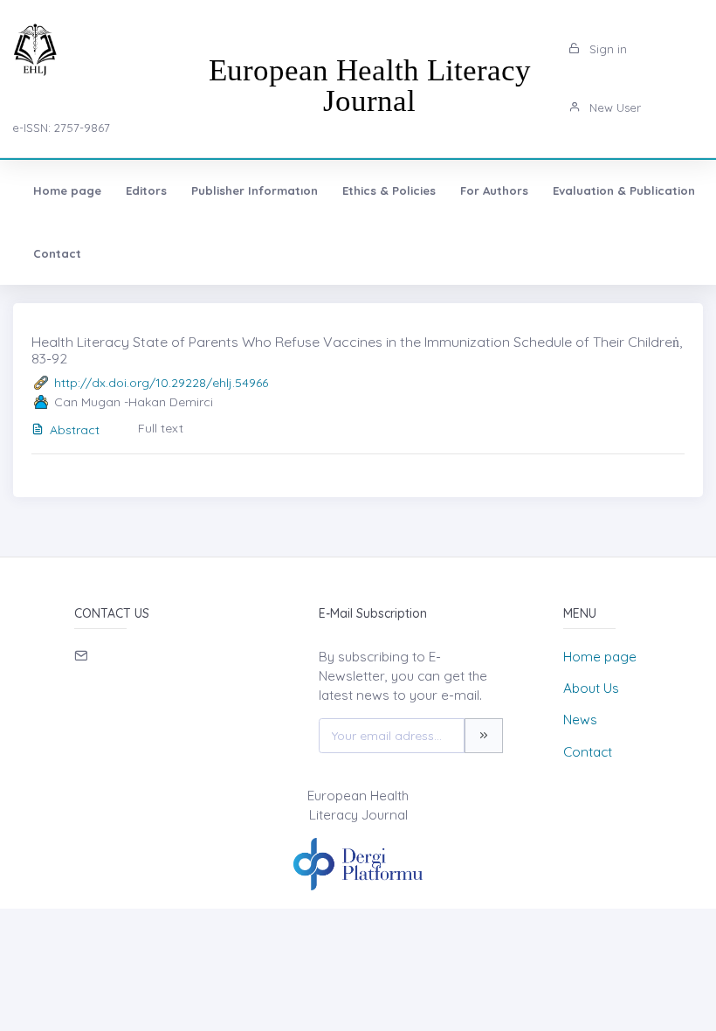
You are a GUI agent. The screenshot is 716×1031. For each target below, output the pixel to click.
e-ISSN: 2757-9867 (61, 128)
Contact (57, 253)
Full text (160, 428)
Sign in (606, 49)
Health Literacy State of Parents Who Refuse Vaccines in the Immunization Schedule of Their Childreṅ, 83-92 (356, 350)
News (580, 719)
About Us (591, 688)
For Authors (494, 190)
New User (613, 107)
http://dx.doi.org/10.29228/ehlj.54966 (161, 383)
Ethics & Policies (389, 190)
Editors (146, 190)
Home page (67, 190)
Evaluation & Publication (624, 190)
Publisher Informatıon (254, 190)
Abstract (75, 430)
